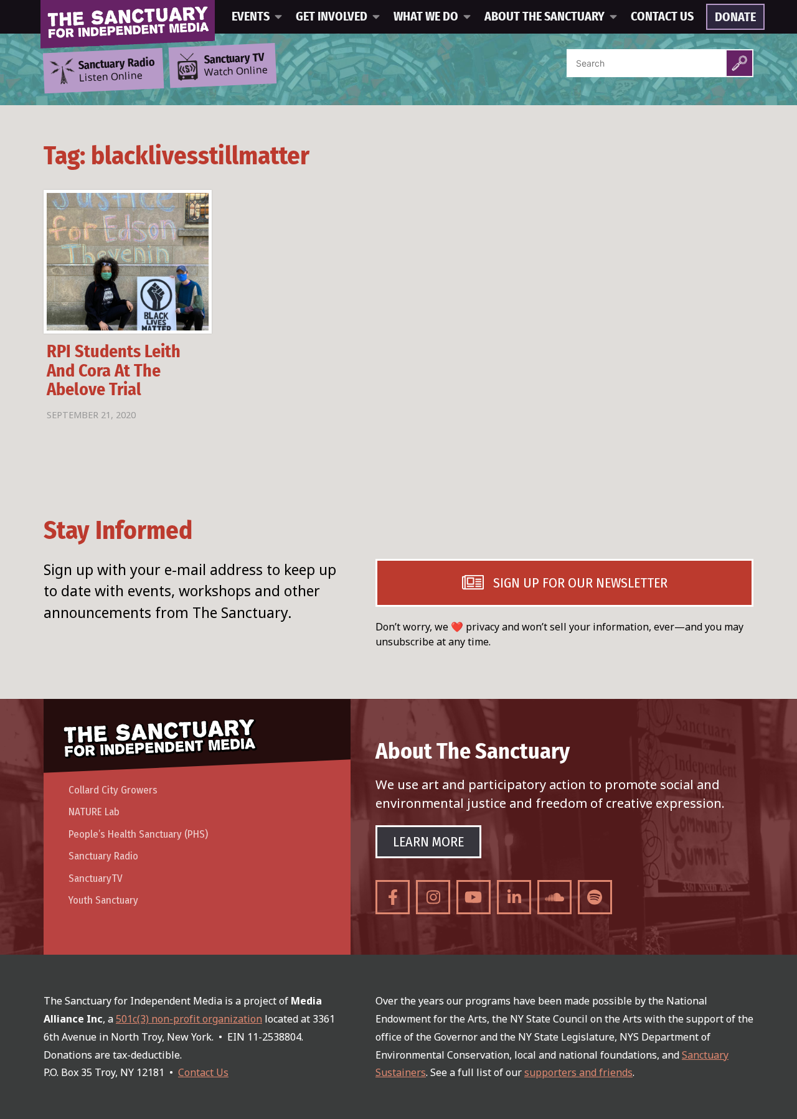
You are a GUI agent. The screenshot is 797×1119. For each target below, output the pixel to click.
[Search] (739, 63)
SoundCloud (554, 897)
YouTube (473, 897)
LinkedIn (514, 897)
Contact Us (662, 17)
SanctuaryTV (95, 878)
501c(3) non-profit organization (189, 1019)
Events (251, 17)
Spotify (595, 897)
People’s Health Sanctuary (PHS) (138, 834)
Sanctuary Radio (103, 856)
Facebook (392, 897)
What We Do (426, 17)
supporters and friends (578, 1072)
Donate (735, 17)
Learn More (428, 841)
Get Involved (331, 17)
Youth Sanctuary (103, 900)
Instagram (433, 897)
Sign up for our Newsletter (580, 582)
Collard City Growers (113, 790)
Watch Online (236, 65)
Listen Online (116, 70)
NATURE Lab (94, 811)
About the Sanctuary (544, 17)
